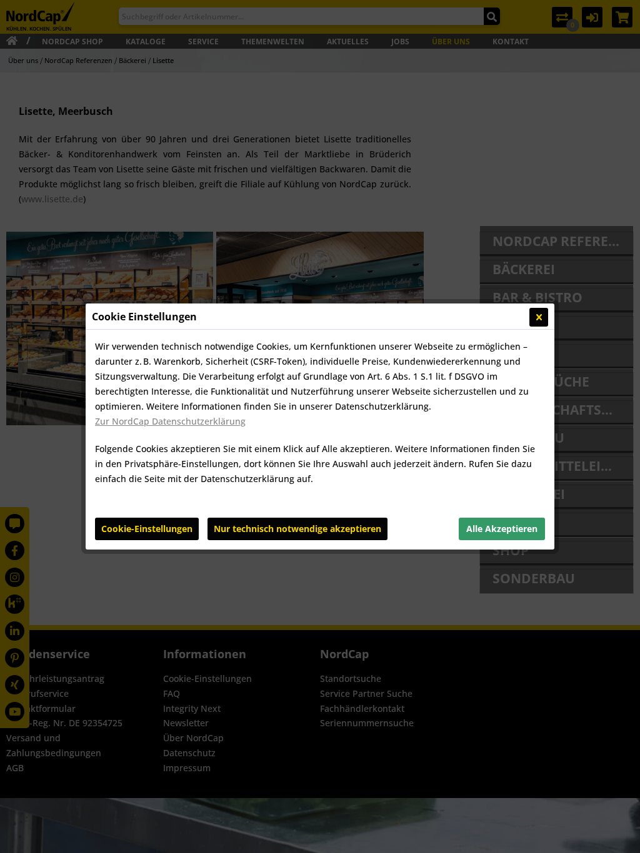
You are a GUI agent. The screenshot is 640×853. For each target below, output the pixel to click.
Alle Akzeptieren (502, 529)
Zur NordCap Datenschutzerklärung (170, 421)
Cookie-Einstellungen (146, 529)
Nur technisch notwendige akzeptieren (297, 529)
